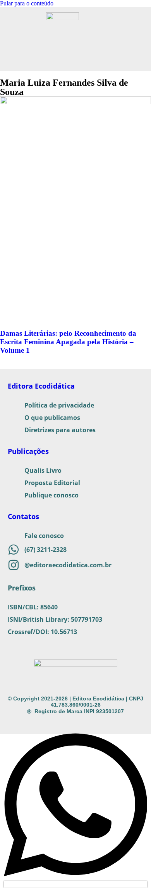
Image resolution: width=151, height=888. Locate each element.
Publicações (28, 451)
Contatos (23, 516)
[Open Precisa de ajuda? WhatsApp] (75, 884)
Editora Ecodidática (41, 386)
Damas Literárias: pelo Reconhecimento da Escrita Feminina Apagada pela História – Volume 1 (68, 341)
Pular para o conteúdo (26, 3)
